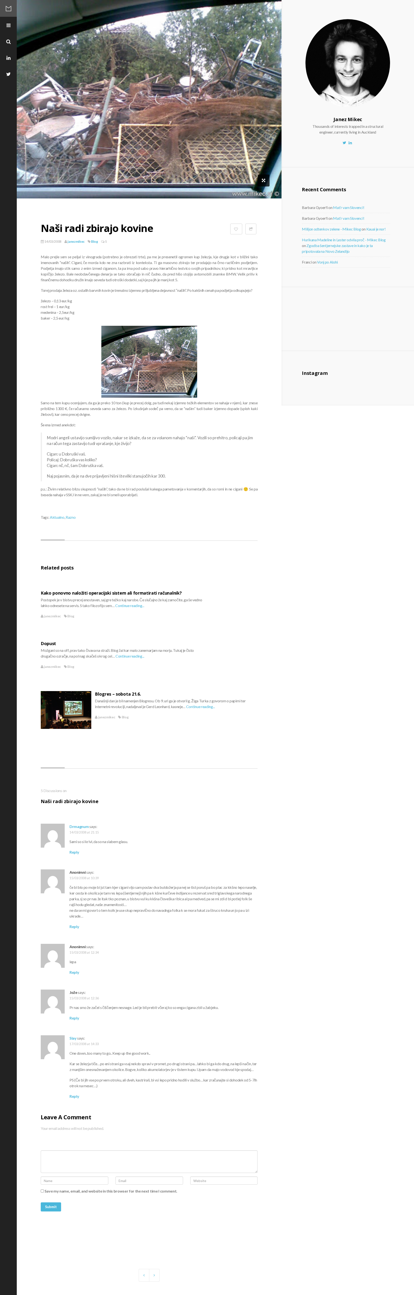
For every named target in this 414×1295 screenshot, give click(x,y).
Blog (94, 241)
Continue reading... (129, 605)
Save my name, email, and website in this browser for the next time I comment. (111, 1191)
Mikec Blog (8, 8)
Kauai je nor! (376, 229)
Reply (74, 852)
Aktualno (57, 517)
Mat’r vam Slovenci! (348, 207)
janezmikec (76, 241)
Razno (70, 517)
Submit (51, 1207)
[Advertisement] (341, 318)
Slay (73, 1038)
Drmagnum (79, 826)
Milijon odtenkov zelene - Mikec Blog (331, 229)
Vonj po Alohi (327, 262)
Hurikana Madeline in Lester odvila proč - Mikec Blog (343, 239)
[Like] (236, 229)
